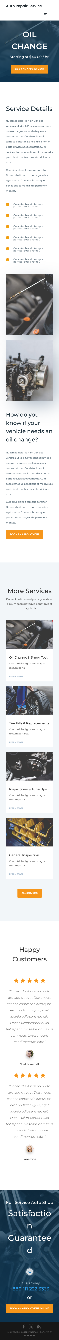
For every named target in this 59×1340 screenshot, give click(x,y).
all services (30, 893)
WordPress (29, 1335)
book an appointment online (29, 1308)
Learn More (16, 676)
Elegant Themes (29, 1331)
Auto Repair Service (24, 6)
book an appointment (29, 69)
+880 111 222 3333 (29, 1289)
